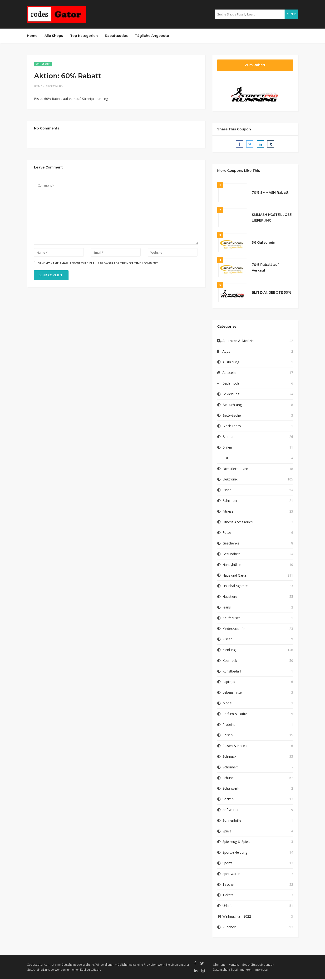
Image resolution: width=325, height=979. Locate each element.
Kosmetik (229, 660)
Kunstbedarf (231, 671)
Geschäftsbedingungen (258, 964)
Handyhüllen (231, 564)
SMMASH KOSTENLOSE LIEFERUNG (272, 217)
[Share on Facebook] (239, 144)
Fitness (227, 511)
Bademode (231, 383)
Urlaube (228, 905)
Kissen (227, 639)
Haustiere (229, 596)
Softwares (230, 809)
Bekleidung (230, 394)
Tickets (227, 895)
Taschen (229, 884)
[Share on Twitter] (249, 144)
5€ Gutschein (263, 242)
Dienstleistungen (235, 468)
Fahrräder (229, 500)
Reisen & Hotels (234, 745)
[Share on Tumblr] (270, 144)
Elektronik (229, 479)
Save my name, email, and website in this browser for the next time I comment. (98, 263)
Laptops (228, 681)
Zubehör (229, 927)
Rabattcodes (116, 36)
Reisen (227, 735)
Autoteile (229, 372)
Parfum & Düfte (234, 714)
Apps (226, 351)
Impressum (262, 969)
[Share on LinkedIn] (260, 144)
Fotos (226, 532)
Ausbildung (230, 362)
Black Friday (231, 426)
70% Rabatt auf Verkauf (265, 267)
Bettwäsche (231, 415)
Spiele (226, 831)
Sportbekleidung (234, 852)
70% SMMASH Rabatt (270, 192)
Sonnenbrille (231, 820)
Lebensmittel (232, 692)
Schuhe (228, 778)
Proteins (228, 724)
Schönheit (230, 767)
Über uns (219, 964)
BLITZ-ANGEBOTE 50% (271, 292)
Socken (228, 799)
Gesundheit (231, 554)
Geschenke (230, 543)
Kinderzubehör (233, 628)
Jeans (226, 607)
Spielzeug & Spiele (236, 841)
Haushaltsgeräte (235, 585)
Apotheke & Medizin (238, 340)
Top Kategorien (84, 36)
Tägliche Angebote (152, 36)
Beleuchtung (232, 404)
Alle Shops (53, 36)
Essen (226, 490)
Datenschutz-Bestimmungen (232, 969)
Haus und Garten (235, 575)
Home (32, 36)
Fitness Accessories (237, 522)
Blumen (228, 436)
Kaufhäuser (231, 618)
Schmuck (229, 756)
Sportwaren (55, 86)
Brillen (227, 447)
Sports (227, 863)
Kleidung (229, 650)
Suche (291, 14)
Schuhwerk (230, 788)
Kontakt (234, 964)
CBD (226, 458)
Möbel (227, 703)
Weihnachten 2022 (236, 916)
